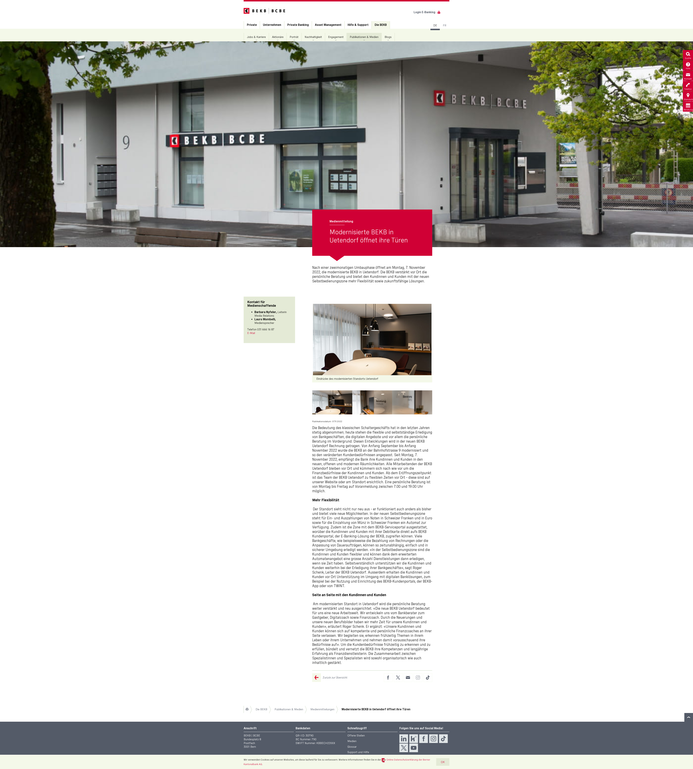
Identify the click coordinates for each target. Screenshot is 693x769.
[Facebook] (423, 738)
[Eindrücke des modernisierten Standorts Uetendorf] (372, 339)
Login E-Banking (424, 12)
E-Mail (251, 333)
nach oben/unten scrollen (688, 717)
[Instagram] (433, 738)
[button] (332, 402)
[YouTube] (413, 748)
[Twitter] (403, 748)
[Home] (247, 709)
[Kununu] (413, 738)
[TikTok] (443, 738)
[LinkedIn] (403, 738)
